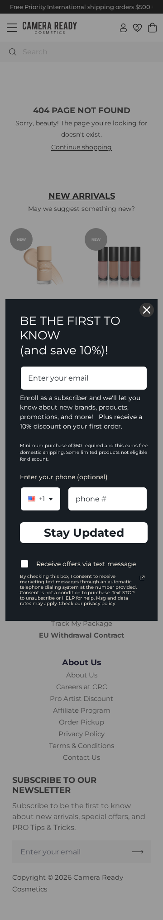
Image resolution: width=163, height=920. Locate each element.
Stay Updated (84, 532)
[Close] (147, 310)
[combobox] (40, 498)
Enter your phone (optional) (64, 477)
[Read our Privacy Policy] (142, 577)
